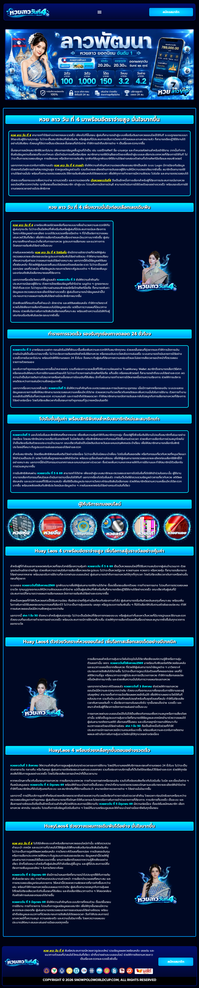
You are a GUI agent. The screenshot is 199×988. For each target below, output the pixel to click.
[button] (99, 12)
